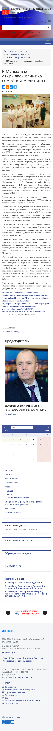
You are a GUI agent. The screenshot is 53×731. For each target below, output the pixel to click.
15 (33, 449)
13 (20, 449)
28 (26, 459)
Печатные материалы (18, 497)
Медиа (8, 486)
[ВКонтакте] (3, 87)
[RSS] (42, 21)
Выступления (11, 478)
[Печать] (34, 21)
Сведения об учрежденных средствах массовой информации (24, 503)
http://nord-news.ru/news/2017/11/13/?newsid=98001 (23, 312)
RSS (6, 698)
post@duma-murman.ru (20, 677)
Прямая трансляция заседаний (19, 689)
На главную (10, 687)
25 (6, 459)
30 (40, 459)
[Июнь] (48, 427)
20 (20, 454)
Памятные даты (13, 512)
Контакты (10, 508)
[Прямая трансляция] (31, 21)
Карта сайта (10, 695)
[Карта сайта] (38, 21)
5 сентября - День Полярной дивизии (23, 582)
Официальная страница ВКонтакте (19, 17)
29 (33, 459)
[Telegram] (15, 87)
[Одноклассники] (7, 87)
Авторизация (8, 652)
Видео (10, 491)
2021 (47, 430)
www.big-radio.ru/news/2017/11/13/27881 (18, 309)
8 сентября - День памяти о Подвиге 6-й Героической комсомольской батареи (25, 587)
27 (20, 459)
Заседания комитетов (19, 540)
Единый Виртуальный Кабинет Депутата (22, 658)
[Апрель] (5, 427)
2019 (6, 430)
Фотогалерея (11, 482)
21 (26, 454)
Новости (9, 470)
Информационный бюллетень (17, 661)
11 (6, 449)
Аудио (10, 494)
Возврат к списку (10, 331)
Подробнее (10, 414)
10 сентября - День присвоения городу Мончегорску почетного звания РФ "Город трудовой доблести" (26, 593)
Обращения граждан (14, 692)
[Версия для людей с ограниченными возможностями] (49, 21)
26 (12, 459)
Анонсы (8, 474)
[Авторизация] (45, 21)
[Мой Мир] (11, 87)
